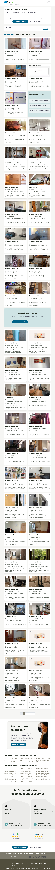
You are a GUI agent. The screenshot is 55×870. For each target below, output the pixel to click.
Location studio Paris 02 (10, 771)
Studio (21, 863)
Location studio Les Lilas (42, 771)
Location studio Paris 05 (10, 778)
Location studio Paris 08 (26, 775)
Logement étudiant (42, 863)
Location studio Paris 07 (26, 773)
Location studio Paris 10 (10, 773)
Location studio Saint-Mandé (43, 773)
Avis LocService (24, 865)
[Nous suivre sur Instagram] (35, 856)
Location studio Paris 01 (10, 776)
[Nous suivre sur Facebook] (29, 856)
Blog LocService (15, 865)
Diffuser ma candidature (18, 744)
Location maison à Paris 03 (27, 762)
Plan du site (33, 861)
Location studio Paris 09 (10, 779)
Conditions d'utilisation (9, 868)
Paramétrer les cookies (45, 868)
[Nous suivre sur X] (32, 856)
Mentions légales (40, 854)
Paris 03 (11, 4)
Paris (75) (6, 4)
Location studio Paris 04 (10, 770)
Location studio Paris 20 (26, 768)
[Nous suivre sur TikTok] (38, 856)
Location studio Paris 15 (42, 778)
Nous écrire (13, 856)
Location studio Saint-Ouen (43, 779)
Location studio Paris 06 (10, 781)
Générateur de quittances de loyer (36, 865)
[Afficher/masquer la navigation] (49, 2)
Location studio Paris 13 (26, 776)
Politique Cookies (35, 868)
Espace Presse (28, 854)
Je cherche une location (20, 21)
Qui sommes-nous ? (10, 854)
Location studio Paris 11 (9, 775)
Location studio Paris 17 (42, 768)
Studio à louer (33, 187)
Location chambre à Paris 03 (11, 762)
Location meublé (33, 863)
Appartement (11, 863)
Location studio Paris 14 (26, 781)
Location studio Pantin (41, 775)
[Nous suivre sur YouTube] (41, 856)
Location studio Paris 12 (42, 776)
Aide (49, 854)
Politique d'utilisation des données (23, 868)
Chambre (26, 863)
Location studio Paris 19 (26, 770)
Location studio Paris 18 (26, 771)
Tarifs (20, 854)
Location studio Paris (9, 768)
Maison (17, 863)
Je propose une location (35, 21)
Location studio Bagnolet (42, 770)
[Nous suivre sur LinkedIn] (44, 856)
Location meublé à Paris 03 (43, 758)
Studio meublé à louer (11, 51)
